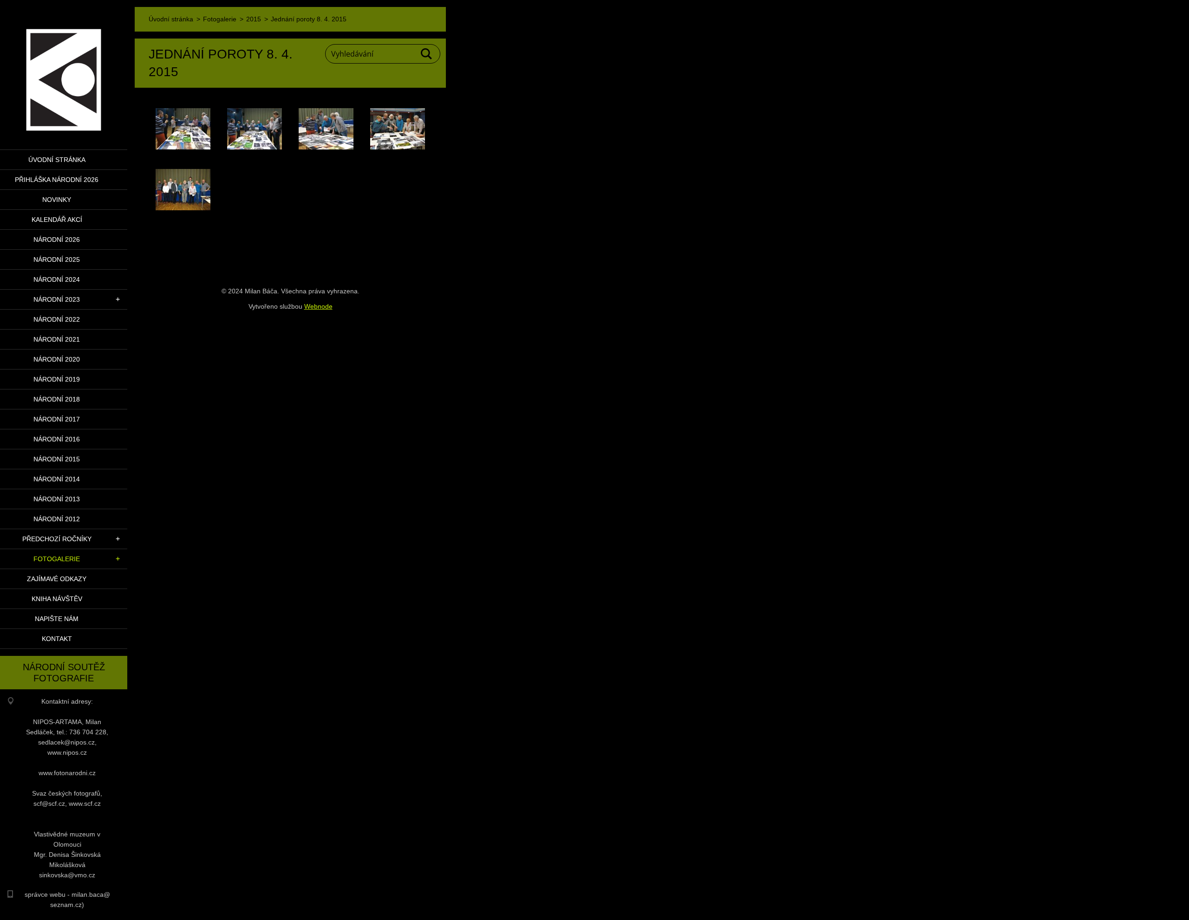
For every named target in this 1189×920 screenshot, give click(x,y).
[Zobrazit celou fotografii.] (183, 129)
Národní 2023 (56, 299)
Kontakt (57, 638)
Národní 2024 (56, 279)
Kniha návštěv (57, 599)
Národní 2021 (56, 339)
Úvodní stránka (56, 159)
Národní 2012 (56, 519)
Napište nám (56, 618)
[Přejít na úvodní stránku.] (63, 69)
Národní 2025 (56, 259)
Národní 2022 (56, 319)
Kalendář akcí (57, 219)
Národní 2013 (56, 499)
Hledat (427, 54)
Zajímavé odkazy (56, 579)
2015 (253, 19)
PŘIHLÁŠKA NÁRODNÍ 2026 (56, 179)
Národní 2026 (56, 239)
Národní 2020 (56, 359)
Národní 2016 (56, 439)
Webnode (318, 306)
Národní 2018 (56, 399)
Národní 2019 (56, 379)
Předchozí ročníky (56, 539)
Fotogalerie (56, 559)
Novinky (56, 199)
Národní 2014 (56, 479)
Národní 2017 (56, 419)
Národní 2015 (56, 459)
